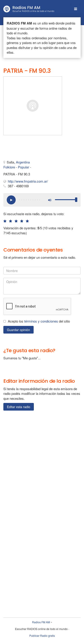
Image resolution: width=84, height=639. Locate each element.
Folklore (9, 167)
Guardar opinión (18, 329)
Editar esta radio (18, 407)
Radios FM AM (41, 622)
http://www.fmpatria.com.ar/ (28, 181)
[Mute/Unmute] (49, 200)
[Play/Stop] (11, 199)
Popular (23, 167)
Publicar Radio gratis (42, 635)
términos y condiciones (41, 321)
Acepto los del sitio (39, 321)
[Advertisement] (25, 149)
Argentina (23, 162)
